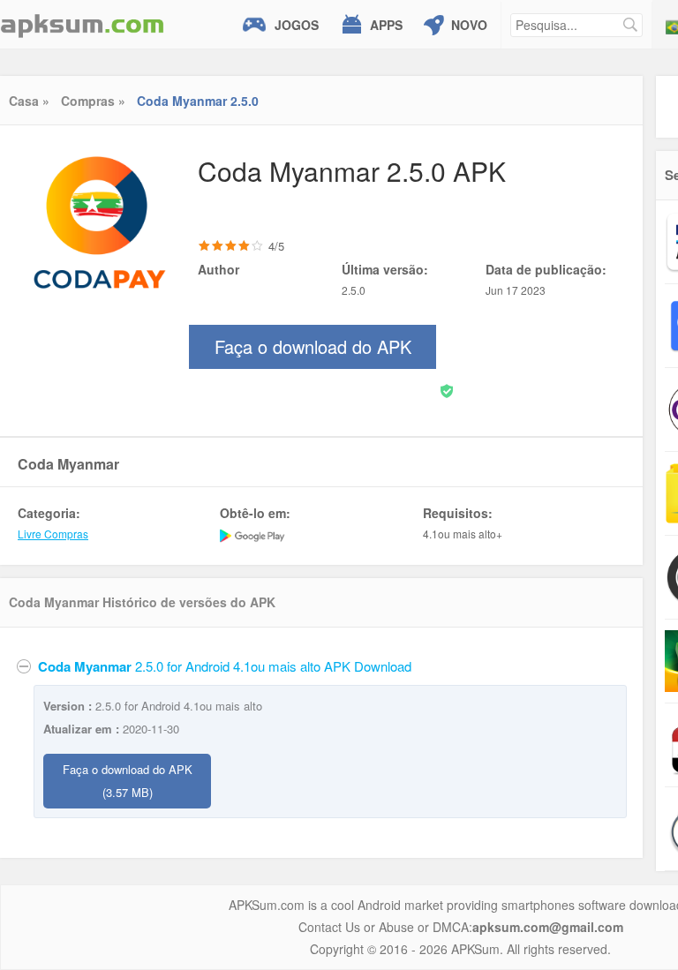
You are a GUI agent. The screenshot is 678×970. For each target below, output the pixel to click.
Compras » (93, 100)
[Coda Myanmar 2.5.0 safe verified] (447, 389)
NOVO (469, 25)
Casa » (29, 100)
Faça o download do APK (313, 351)
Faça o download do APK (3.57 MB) (127, 781)
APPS (386, 25)
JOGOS (297, 25)
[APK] (82, 24)
